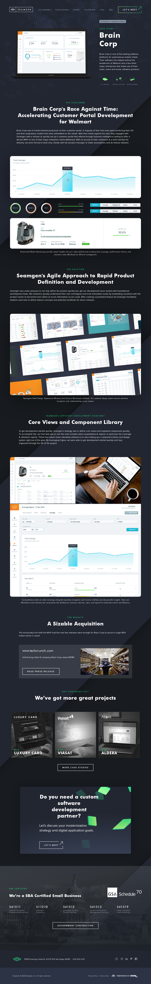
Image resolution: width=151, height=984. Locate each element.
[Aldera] (119, 735)
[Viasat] (75, 735)
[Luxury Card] (31, 735)
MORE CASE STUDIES (75, 768)
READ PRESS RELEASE (41, 671)
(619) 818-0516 (79, 959)
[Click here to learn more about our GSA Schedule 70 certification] (124, 896)
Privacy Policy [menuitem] (93, 976)
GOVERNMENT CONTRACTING (75, 926)
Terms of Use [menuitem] (104, 976)
